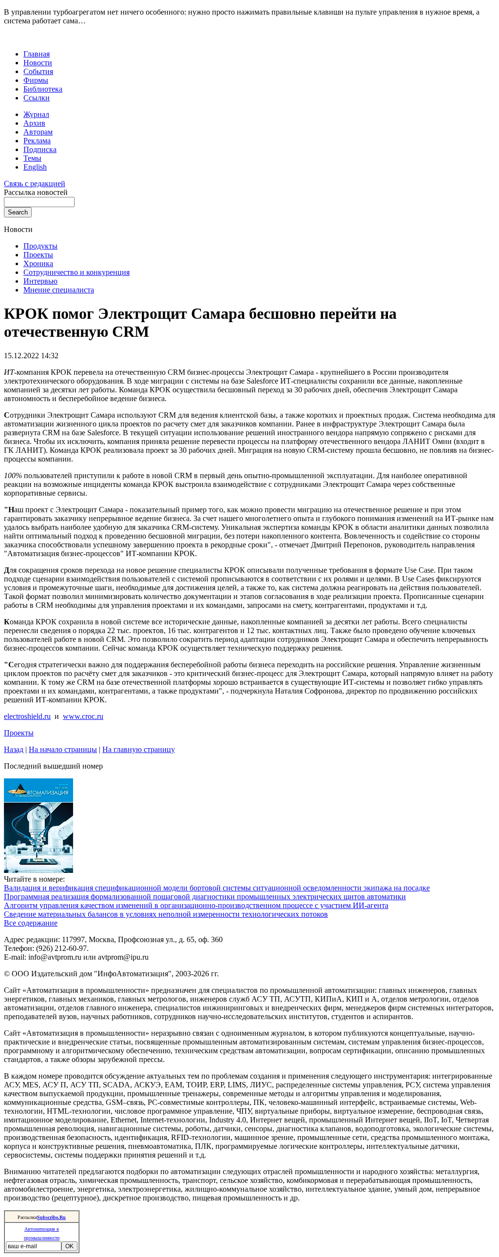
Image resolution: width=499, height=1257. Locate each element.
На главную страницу (138, 749)
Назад (13, 749)
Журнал (36, 114)
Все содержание (31, 923)
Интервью (40, 281)
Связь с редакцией (34, 183)
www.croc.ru (83, 716)
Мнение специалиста (58, 290)
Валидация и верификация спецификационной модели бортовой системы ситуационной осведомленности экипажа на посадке (217, 888)
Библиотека (42, 89)
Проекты (38, 255)
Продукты (40, 246)
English (35, 167)
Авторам (38, 132)
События (38, 71)
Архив (34, 123)
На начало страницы (63, 749)
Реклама (37, 140)
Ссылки (36, 98)
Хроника (38, 263)
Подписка (40, 149)
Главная (36, 54)
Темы (32, 158)
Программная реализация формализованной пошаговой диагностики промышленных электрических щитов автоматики (205, 896)
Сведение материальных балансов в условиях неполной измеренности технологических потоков (166, 914)
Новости (37, 62)
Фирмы (35, 80)
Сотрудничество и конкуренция (76, 272)
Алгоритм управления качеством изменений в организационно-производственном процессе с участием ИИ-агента (196, 905)
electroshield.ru (27, 716)
